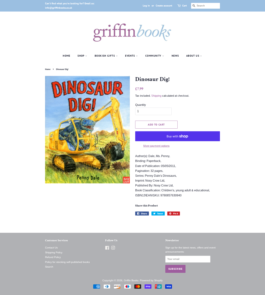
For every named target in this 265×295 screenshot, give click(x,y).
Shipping (156, 95)
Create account (164, 5)
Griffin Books (131, 280)
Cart (184, 5)
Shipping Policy (53, 252)
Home (66, 55)
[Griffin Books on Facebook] (107, 248)
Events (130, 55)
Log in (146, 5)
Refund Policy (53, 257)
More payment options (156, 145)
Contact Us (51, 247)
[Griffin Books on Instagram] (113, 248)
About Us (193, 55)
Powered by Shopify (151, 280)
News (175, 55)
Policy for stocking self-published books (67, 262)
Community (153, 55)
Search (49, 266)
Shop (81, 55)
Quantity (140, 104)
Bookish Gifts (105, 55)
